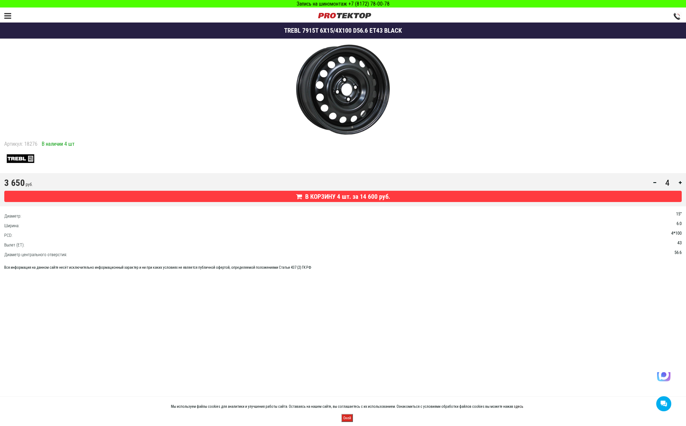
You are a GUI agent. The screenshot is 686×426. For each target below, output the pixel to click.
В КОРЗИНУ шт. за (347, 196)
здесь (518, 406)
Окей (347, 418)
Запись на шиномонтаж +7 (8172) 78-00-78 (343, 4)
